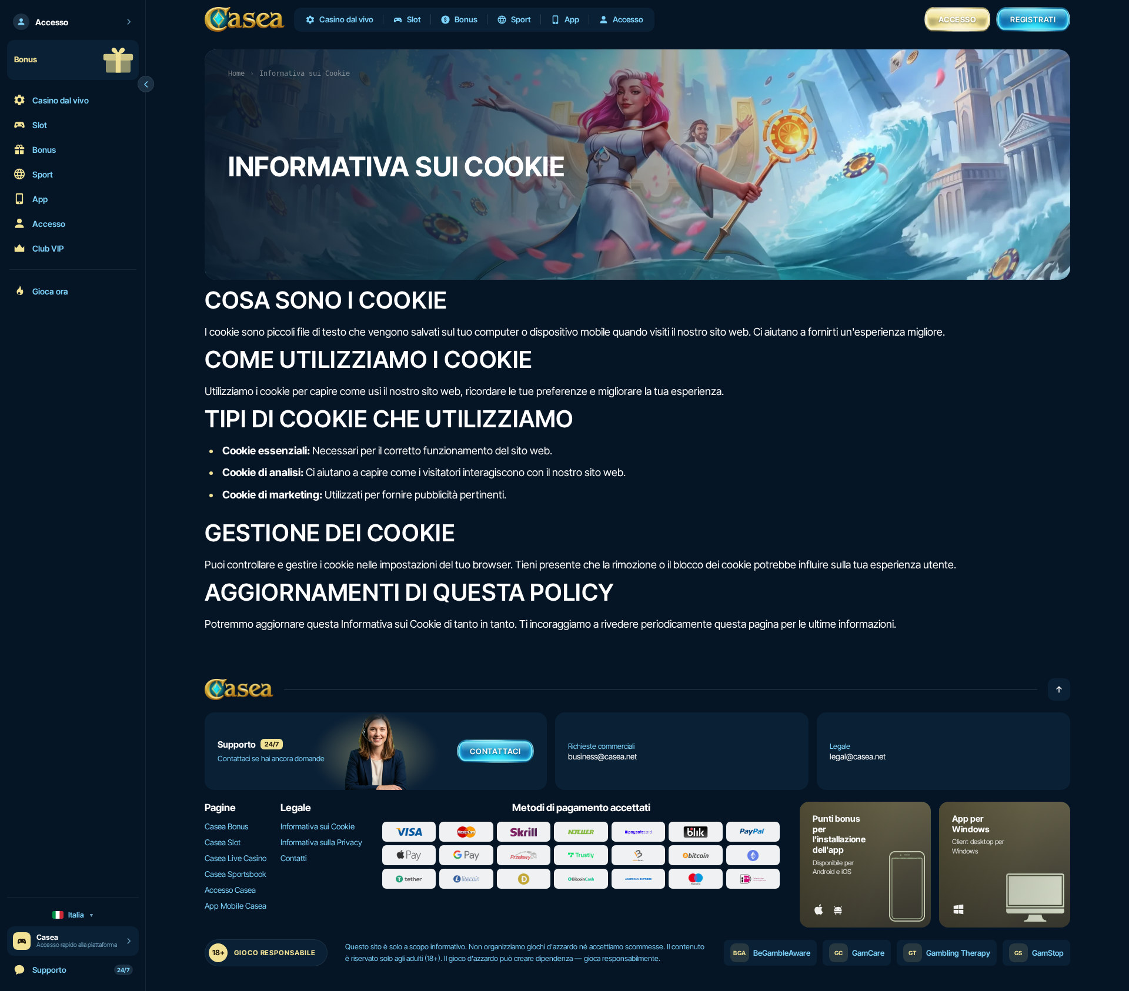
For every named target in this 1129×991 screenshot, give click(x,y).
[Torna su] (1059, 689)
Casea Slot (223, 842)
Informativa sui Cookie (317, 826)
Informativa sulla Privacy (321, 842)
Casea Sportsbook (235, 874)
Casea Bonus (226, 826)
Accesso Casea (230, 890)
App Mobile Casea (235, 905)
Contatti (293, 858)
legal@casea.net (858, 756)
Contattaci (495, 751)
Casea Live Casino (235, 858)
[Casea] (245, 19)
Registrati (1033, 19)
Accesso (957, 19)
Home (236, 73)
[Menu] (146, 84)
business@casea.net (602, 756)
